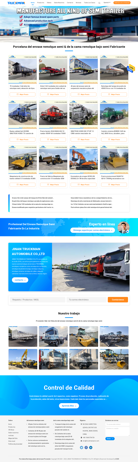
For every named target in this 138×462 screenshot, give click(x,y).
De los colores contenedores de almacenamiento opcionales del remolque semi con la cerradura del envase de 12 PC (38, 443)
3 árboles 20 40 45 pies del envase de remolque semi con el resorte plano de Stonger (38, 433)
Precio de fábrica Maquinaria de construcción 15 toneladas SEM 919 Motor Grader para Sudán (52, 178)
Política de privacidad (15, 444)
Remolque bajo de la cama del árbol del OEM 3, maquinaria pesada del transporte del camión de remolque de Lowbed (65, 446)
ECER (117, 459)
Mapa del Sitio (12, 438)
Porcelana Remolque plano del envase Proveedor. (35, 459)
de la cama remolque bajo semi (63, 420)
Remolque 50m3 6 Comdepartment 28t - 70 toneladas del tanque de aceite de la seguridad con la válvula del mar (92, 205)
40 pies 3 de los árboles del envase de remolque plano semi (38, 425)
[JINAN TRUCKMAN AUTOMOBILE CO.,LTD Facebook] (86, 447)
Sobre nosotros (13, 432)
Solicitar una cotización (122, 3)
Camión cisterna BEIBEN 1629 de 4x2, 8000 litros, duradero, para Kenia (113, 133)
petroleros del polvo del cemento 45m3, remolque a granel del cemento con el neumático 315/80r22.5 (33, 208)
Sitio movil (11, 441)
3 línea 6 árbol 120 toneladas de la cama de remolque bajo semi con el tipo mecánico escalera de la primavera (33, 198)
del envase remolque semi (35, 420)
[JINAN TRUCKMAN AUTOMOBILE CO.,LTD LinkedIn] (90, 447)
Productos (11, 427)
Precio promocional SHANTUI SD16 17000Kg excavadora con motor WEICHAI (112, 178)
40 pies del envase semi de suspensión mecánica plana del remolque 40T (82, 88)
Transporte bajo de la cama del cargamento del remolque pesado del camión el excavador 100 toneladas (65, 427)
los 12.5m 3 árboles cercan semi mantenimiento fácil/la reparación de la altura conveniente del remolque (92, 198)
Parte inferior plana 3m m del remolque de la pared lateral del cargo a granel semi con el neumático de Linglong (92, 201)
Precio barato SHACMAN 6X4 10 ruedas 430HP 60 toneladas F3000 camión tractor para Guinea (53, 133)
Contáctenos (118, 299)
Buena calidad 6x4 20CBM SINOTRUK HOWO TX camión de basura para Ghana (21, 133)
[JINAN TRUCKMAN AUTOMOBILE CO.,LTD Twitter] (81, 447)
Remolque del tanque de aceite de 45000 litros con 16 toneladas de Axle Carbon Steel (113, 88)
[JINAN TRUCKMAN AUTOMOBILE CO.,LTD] (16, 3)
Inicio (10, 424)
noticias (11, 435)
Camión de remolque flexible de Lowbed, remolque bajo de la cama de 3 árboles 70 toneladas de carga (33, 205)
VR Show (11, 430)
